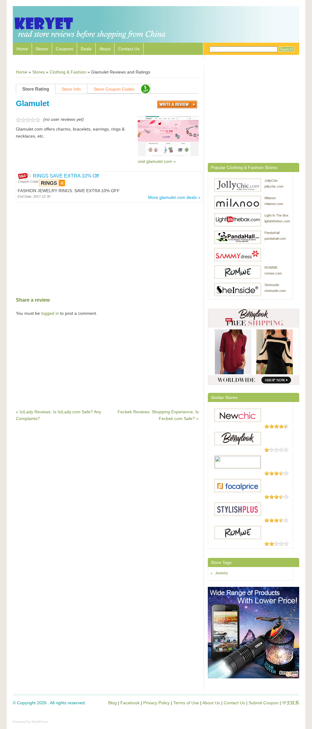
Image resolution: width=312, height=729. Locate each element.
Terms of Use (186, 702)
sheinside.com (275, 291)
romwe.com (273, 273)
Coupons (64, 48)
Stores (42, 48)
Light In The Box (276, 215)
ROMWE (271, 267)
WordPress (39, 722)
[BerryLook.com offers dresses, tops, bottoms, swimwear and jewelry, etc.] (237, 438)
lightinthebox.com (277, 221)
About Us (211, 702)
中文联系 (290, 702)
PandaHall (271, 233)
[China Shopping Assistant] (90, 39)
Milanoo (270, 198)
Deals (86, 48)
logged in (50, 313)
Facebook (130, 702)
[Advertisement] (107, 247)
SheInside (271, 285)
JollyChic (271, 180)
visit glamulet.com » (157, 161)
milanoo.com (273, 204)
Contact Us (129, 48)
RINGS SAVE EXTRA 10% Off (66, 175)
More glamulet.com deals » (174, 197)
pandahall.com (275, 238)
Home (22, 48)
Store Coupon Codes (114, 89)
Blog (112, 702)
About (105, 48)
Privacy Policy (156, 702)
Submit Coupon (263, 702)
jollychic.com (273, 186)
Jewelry (221, 573)
